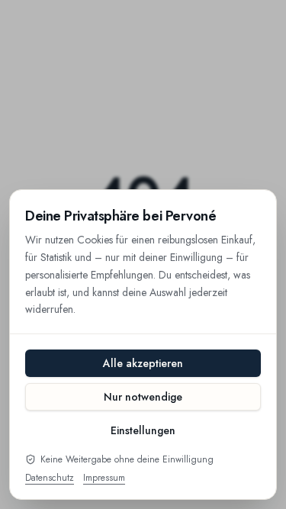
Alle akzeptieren (143, 363)
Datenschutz (49, 478)
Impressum (104, 478)
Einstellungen (143, 430)
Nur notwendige (143, 396)
